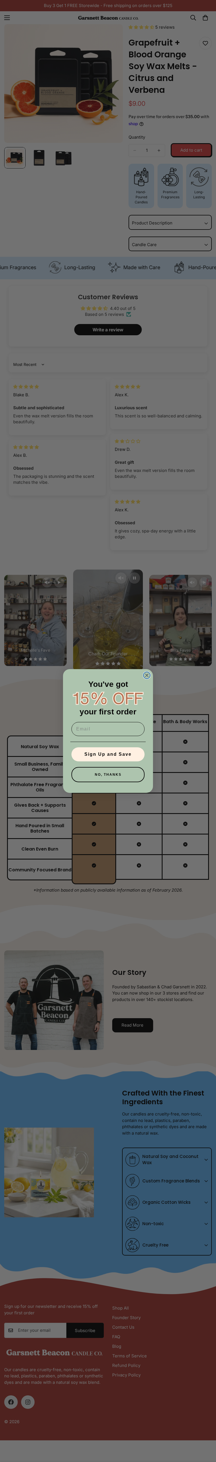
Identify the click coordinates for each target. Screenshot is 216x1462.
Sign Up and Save (108, 754)
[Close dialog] (146, 675)
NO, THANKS (108, 775)
